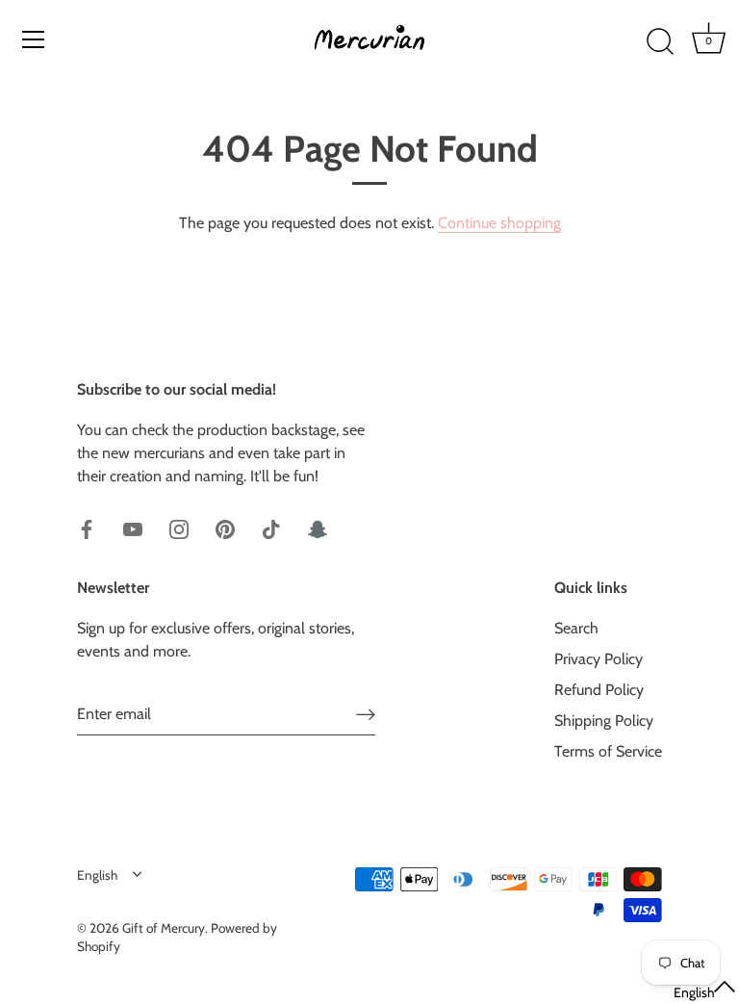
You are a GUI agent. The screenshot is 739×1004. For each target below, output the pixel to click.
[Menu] (34, 39)
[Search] (660, 42)
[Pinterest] (225, 528)
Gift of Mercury (163, 928)
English (97, 875)
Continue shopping (499, 223)
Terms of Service (608, 751)
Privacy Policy (598, 659)
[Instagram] (179, 528)
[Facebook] (86, 528)
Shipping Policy (603, 720)
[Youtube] (132, 528)
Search (576, 628)
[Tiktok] (271, 528)
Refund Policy (599, 690)
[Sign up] (365, 714)
